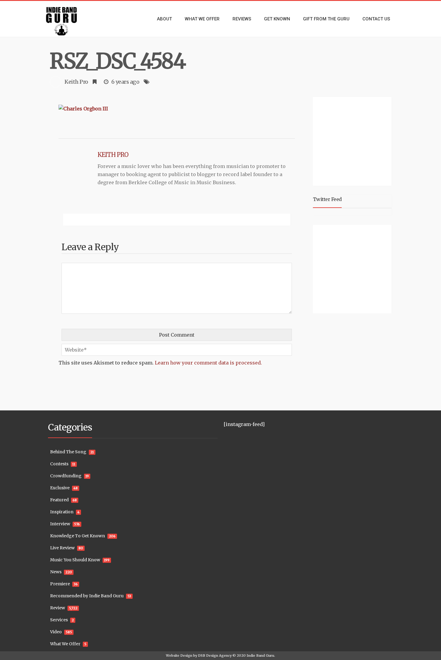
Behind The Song (68, 451)
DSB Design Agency (215, 655)
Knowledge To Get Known (77, 535)
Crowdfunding (66, 475)
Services (59, 619)
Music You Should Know (75, 559)
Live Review (62, 547)
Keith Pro (76, 81)
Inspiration (62, 511)
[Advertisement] (353, 140)
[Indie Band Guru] (70, 19)
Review (57, 607)
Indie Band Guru (260, 655)
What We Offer (65, 643)
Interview (60, 523)
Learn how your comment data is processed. (208, 363)
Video (56, 631)
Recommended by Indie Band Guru (87, 595)
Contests (59, 463)
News (56, 571)
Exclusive (60, 487)
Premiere (60, 583)
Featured (59, 499)
